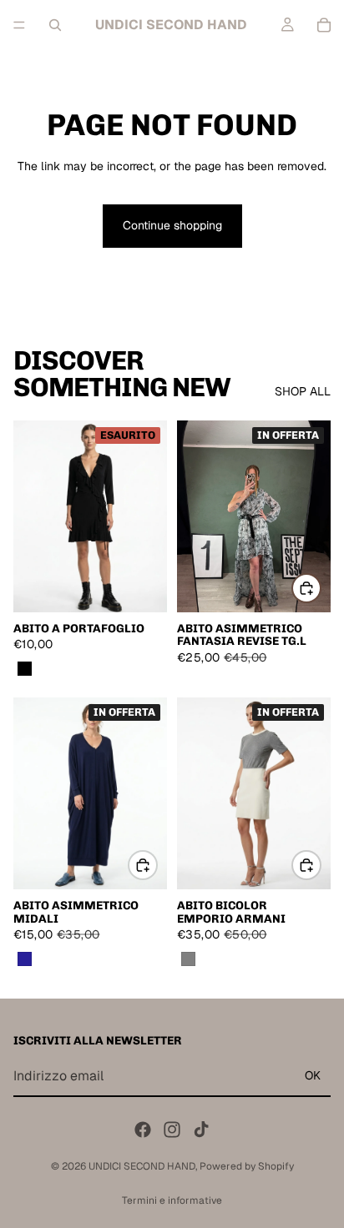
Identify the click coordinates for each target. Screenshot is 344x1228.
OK (313, 1075)
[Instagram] (172, 1130)
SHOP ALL (303, 391)
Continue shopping (172, 225)
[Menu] (19, 25)
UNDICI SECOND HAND (142, 1166)
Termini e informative (172, 1200)
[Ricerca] (55, 25)
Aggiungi (320, 587)
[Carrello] (324, 25)
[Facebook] (143, 1130)
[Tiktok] (201, 1130)
